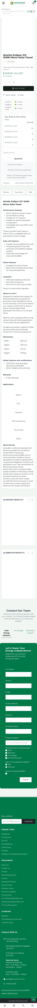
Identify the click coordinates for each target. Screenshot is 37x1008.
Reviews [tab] (6, 192)
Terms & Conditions (8, 892)
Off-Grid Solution (14, 758)
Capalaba (8, 104)
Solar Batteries (6, 844)
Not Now (11, 767)
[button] (18, 88)
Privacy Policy (6, 895)
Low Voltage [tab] (18, 630)
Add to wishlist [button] (10, 95)
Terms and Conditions (15, 164)
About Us (5, 865)
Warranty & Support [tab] (30, 632)
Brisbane (4, 916)
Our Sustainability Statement (12, 898)
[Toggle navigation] (3, 3)
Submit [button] (26, 780)
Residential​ (5, 834)
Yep (9, 764)
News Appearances (8, 875)
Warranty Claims (7, 888)
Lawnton (8, 102)
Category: (6, 183)
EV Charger (12, 755)
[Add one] (14, 82)
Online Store (6, 847)
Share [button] (22, 95)
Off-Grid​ (4, 841)
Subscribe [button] (28, 821)
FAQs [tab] (30, 192)
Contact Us (5, 868)
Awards (4, 872)
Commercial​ (6, 837)
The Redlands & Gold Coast (11, 919)
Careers (4, 878)
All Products (5, 9)
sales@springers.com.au (15, 979)
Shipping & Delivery (8, 882)
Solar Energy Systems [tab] (6, 633)
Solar (10, 750)
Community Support (9, 905)
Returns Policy (6, 885)
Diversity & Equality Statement (12, 902)
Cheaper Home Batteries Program (14, 854)
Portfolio (4, 851)
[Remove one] (5, 82)
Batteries (11, 753)
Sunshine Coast (8, 108)
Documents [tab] (19, 192)
